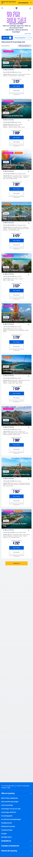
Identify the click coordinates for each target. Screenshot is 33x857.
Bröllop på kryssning (8, 826)
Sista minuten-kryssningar (9, 801)
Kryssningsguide (6, 816)
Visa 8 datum (16, 547)
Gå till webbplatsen (23, 2)
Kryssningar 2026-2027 (8, 812)
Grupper (4, 833)
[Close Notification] (31, 3)
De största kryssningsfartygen (11, 819)
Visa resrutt (16, 90)
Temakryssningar (7, 830)
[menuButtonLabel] (2, 8)
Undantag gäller (28, 33)
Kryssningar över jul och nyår (10, 809)
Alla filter (6, 38)
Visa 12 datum (16, 393)
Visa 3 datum (16, 86)
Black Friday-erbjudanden (9, 798)
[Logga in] (30, 8)
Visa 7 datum (16, 240)
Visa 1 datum (16, 290)
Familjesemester (6, 823)
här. (9, 787)
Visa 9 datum (16, 189)
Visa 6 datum (16, 444)
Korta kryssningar (7, 805)
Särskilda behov (6, 837)
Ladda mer (16, 563)
